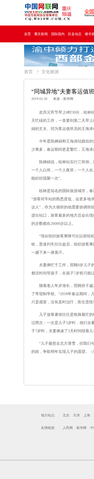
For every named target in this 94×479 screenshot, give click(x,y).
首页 (27, 34)
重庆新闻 (41, 34)
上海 (86, 415)
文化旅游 (50, 71)
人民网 (68, 428)
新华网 (81, 428)
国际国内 (58, 34)
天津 (76, 415)
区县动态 (74, 34)
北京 (66, 415)
